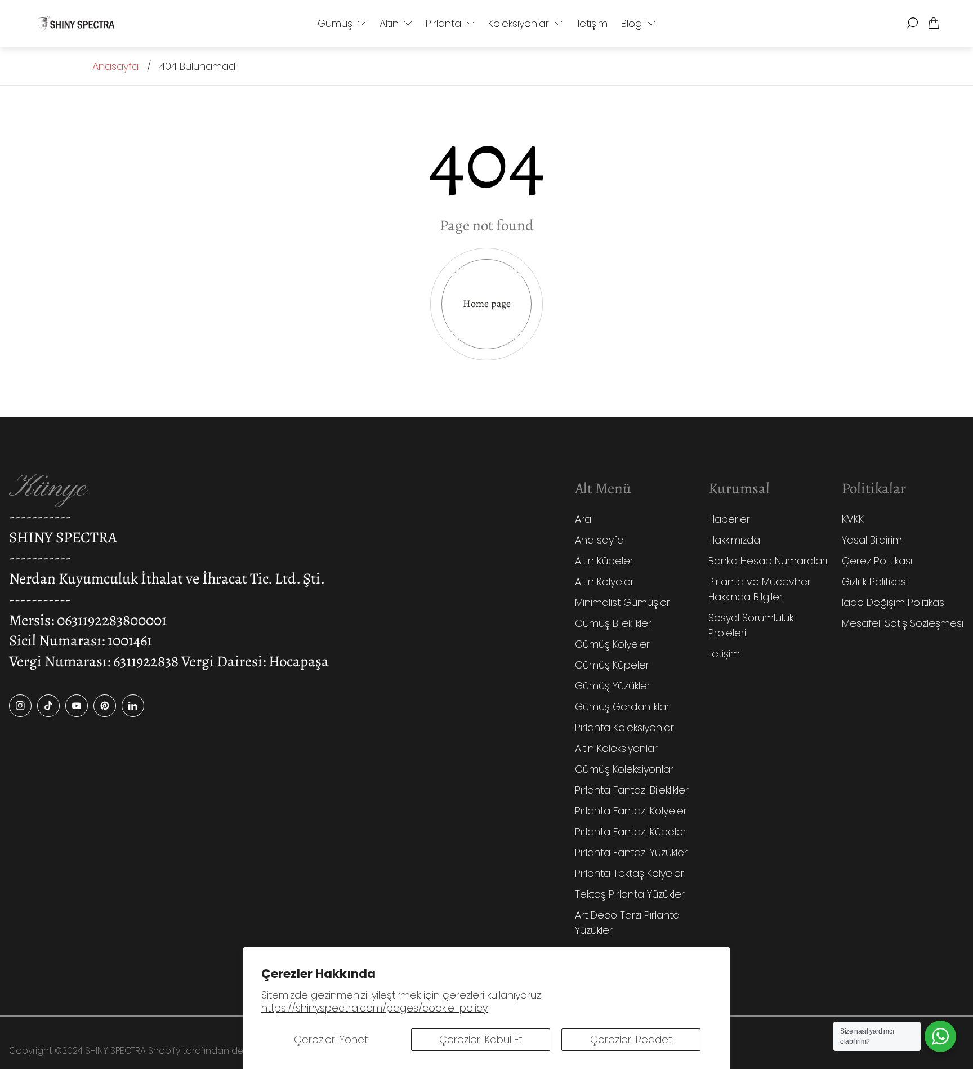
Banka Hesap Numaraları (767, 561)
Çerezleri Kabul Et (480, 1039)
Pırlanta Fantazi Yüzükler (631, 852)
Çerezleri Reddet (631, 1039)
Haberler (729, 519)
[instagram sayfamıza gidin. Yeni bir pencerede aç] (20, 705)
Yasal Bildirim (872, 540)
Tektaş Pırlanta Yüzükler (630, 894)
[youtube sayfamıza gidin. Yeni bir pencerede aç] (76, 705)
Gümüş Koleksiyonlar (624, 769)
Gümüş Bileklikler (613, 623)
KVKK (853, 519)
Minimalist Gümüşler (622, 602)
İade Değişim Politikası (894, 602)
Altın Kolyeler (604, 581)
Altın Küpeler (604, 561)
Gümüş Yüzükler (612, 686)
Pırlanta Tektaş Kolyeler (629, 873)
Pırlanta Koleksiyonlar (624, 727)
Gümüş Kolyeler (612, 644)
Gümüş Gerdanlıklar (622, 707)
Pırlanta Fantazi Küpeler (630, 832)
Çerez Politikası (877, 561)
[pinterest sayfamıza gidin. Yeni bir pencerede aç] (104, 705)
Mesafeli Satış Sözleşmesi (902, 623)
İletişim (724, 654)
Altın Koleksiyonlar (616, 748)
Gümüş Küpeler (612, 665)
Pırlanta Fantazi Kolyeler (631, 811)
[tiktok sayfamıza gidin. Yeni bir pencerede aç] (48, 705)
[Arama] (912, 23)
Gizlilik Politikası (875, 581)
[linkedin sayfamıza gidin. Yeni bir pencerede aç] (133, 705)
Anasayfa (115, 66)
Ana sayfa (599, 540)
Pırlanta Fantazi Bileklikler (632, 790)
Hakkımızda (734, 540)
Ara (583, 519)
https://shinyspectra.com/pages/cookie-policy (374, 1008)
